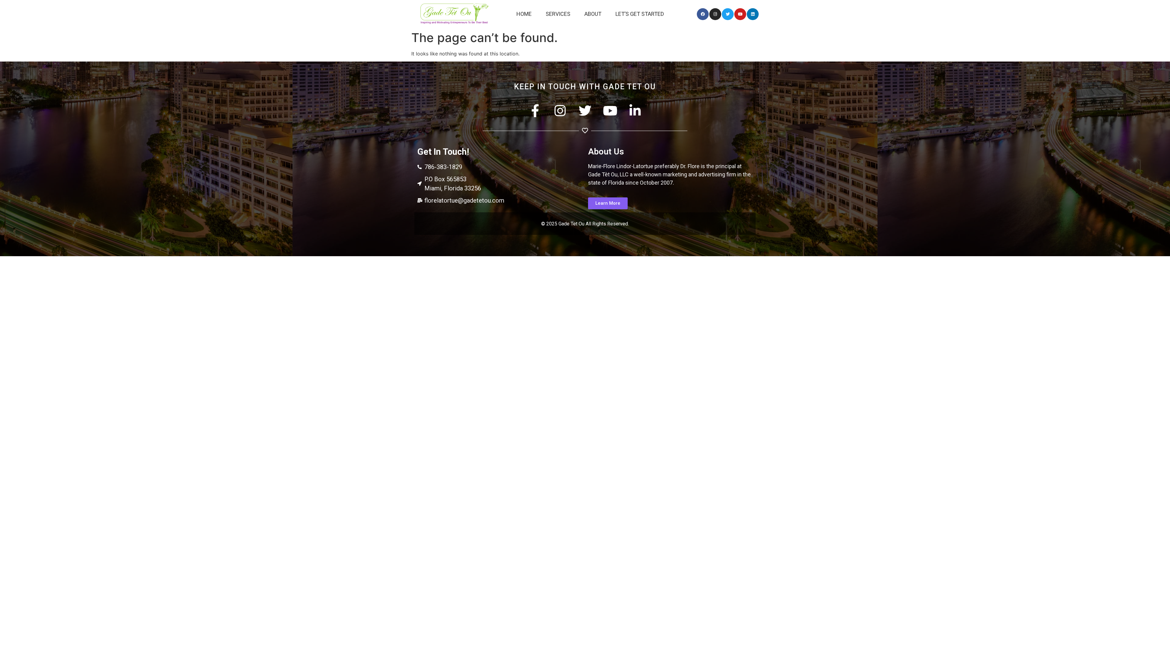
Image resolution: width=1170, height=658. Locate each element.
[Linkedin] (753, 14)
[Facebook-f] (535, 110)
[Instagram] (715, 14)
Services (558, 14)
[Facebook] (703, 14)
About (592, 14)
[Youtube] (740, 14)
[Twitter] (728, 14)
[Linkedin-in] (635, 110)
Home (524, 14)
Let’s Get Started (639, 14)
